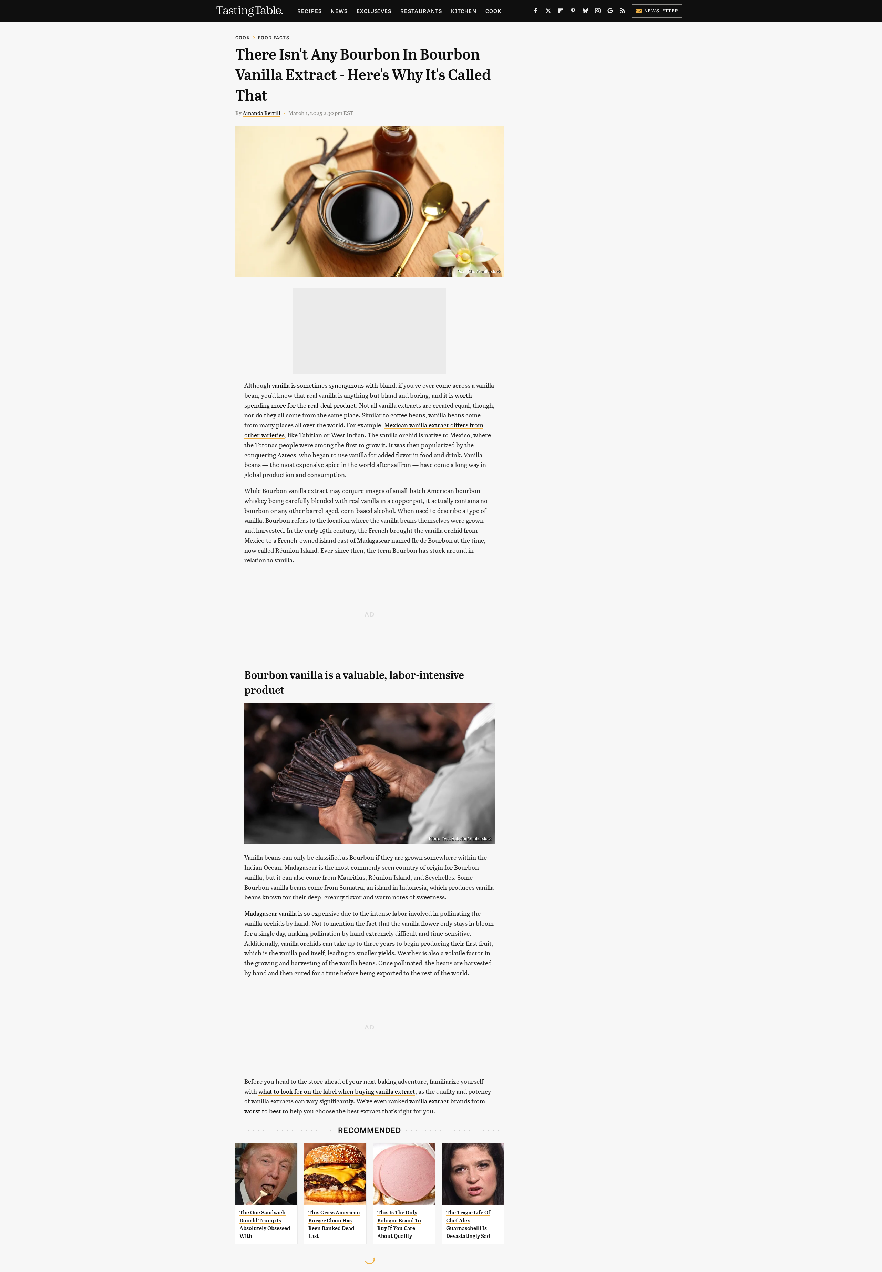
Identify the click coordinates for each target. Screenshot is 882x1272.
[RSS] (622, 12)
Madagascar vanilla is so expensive (291, 913)
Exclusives (374, 11)
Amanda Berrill (261, 113)
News (339, 11)
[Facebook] (535, 12)
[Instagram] (597, 12)
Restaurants (421, 11)
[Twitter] (548, 12)
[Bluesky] (585, 12)
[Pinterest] (573, 12)
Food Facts (273, 37)
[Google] (610, 12)
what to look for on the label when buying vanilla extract (336, 1091)
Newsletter (661, 10)
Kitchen (463, 11)
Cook (493, 11)
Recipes (309, 11)
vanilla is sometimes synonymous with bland (333, 385)
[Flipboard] (560, 12)
